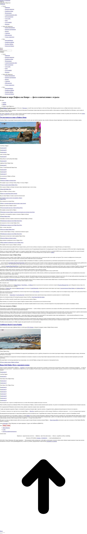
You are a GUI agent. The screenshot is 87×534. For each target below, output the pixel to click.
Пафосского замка (20, 288)
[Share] (1, 532)
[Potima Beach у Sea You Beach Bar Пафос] (3, 156)
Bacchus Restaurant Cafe (63, 285)
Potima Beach (12, 294)
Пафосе (52, 252)
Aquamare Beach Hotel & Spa (12, 266)
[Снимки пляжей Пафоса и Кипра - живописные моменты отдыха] (7, 229)
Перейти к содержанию (5, 0)
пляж (8, 425)
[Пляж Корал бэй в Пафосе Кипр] (3, 376)
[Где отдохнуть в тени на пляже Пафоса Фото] (11, 220)
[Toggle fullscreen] (3, 532)
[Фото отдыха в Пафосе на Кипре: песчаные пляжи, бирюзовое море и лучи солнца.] (8, 184)
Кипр (4, 425)
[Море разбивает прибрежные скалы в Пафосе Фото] (8, 238)
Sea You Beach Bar (20, 294)
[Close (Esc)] (0, 532)
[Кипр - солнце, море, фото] (11, 225)
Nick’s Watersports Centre (11, 279)
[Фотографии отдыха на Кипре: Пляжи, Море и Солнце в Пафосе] (8, 180)
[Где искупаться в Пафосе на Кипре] (3, 174)
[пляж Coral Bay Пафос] (3, 152)
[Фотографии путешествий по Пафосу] (11, 207)
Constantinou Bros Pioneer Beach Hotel (16, 262)
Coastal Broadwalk (34, 288)
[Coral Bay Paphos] (3, 372)
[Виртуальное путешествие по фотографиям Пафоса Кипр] (11, 233)
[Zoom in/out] (4, 532)
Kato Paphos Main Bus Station (38, 297)
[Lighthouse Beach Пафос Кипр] (3, 161)
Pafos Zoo (32, 411)
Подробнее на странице (51, 441)
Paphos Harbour (17, 285)
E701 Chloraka (36, 291)
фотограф (5, 423)
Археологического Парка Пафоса (67, 288)
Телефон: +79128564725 (41, 438)
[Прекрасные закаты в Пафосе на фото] (13, 203)
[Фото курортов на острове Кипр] (11, 199)
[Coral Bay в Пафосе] (20, 143)
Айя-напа (7, 113)
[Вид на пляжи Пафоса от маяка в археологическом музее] (8, 193)
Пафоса (4, 108)
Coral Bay (22, 367)
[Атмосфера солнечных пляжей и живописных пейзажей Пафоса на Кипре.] (5, 216)
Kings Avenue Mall (54, 420)
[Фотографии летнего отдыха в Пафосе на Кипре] (11, 242)
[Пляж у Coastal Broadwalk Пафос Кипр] (3, 165)
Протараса (25, 108)
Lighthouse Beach (80, 288)
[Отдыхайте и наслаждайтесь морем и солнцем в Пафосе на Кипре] (17, 212)
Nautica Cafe (8, 288)
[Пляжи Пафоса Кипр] (20, 349)
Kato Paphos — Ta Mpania (27, 285)
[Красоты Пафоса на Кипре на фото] (5, 189)
